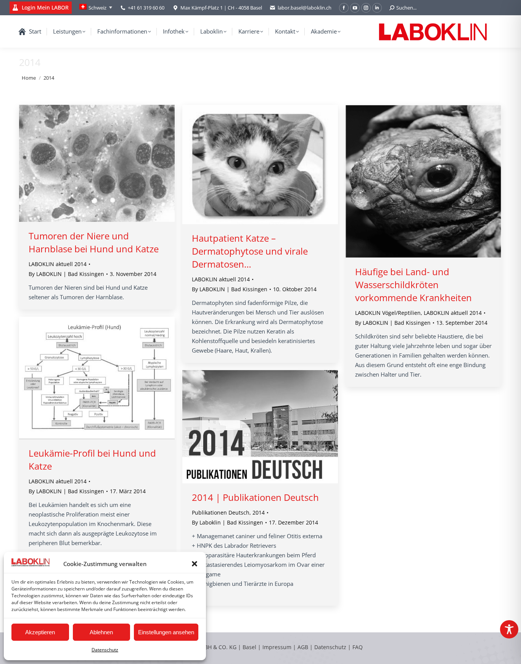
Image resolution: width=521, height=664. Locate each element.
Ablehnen (101, 632)
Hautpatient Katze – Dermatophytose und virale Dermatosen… (250, 251)
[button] (194, 564)
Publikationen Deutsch (220, 512)
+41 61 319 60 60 (146, 7)
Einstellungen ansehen (166, 632)
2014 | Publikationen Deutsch (255, 497)
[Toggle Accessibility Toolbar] (509, 629)
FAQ (357, 647)
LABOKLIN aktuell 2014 (58, 264)
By (66, 273)
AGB (303, 647)
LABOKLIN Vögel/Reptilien (388, 312)
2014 (258, 512)
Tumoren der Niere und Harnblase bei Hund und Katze (94, 242)
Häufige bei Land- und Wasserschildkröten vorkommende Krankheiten (413, 284)
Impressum (276, 647)
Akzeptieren (40, 632)
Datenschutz (105, 649)
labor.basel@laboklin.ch (304, 7)
